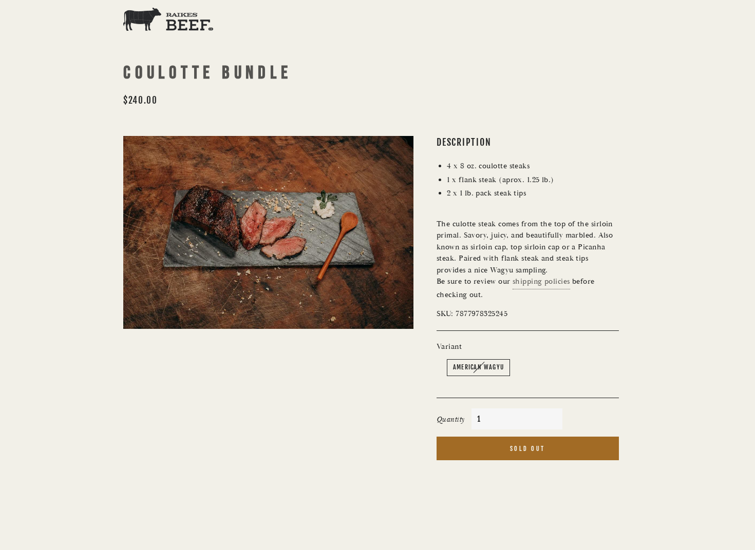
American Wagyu (478, 367)
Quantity (450, 419)
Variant (449, 346)
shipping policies (541, 281)
